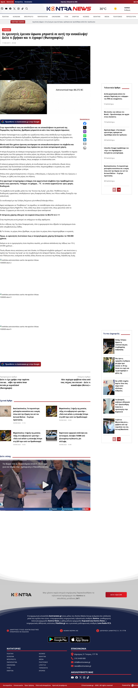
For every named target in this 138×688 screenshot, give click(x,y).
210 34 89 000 (80, 658)
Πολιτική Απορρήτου (43, 685)
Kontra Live (10, 2)
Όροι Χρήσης (29, 685)
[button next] (119, 190)
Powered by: (128, 685)
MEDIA (107, 17)
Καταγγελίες (19, 2)
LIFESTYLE (42, 665)
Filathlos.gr (60, 623)
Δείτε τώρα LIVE (116, 595)
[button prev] (114, 190)
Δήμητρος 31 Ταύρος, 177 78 (86, 654)
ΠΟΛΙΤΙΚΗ (5, 17)
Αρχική (3, 2)
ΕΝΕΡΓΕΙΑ (75, 17)
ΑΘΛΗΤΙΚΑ (96, 17)
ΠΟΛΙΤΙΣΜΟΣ (117, 17)
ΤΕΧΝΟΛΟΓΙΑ (43, 668)
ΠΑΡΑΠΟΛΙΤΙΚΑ (42, 17)
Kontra (96, 618)
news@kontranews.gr (82, 666)
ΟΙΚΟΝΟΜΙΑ (56, 17)
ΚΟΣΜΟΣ (86, 17)
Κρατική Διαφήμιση (59, 685)
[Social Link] (2, 8)
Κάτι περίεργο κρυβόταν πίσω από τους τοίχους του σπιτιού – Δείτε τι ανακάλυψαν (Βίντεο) (75, 382)
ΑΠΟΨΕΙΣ (42, 671)
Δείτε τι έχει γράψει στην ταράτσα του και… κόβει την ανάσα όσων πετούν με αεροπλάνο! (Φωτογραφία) (14, 383)
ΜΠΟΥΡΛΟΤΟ (28, 17)
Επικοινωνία (28, 2)
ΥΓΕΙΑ (66, 17)
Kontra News (53, 621)
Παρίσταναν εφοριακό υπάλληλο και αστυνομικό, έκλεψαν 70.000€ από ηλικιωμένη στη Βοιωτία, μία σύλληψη (73, 437)
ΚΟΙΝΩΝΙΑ (16, 17)
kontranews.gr (55, 616)
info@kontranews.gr (82, 662)
